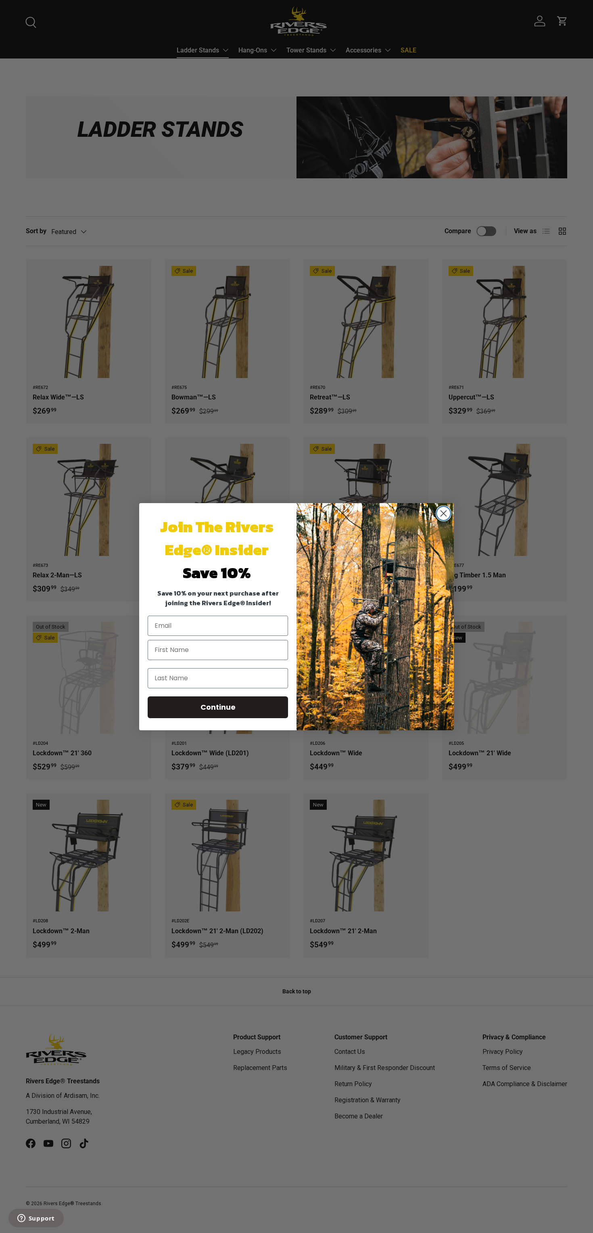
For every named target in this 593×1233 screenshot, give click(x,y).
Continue (218, 707)
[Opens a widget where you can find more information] (36, 1219)
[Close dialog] (443, 513)
